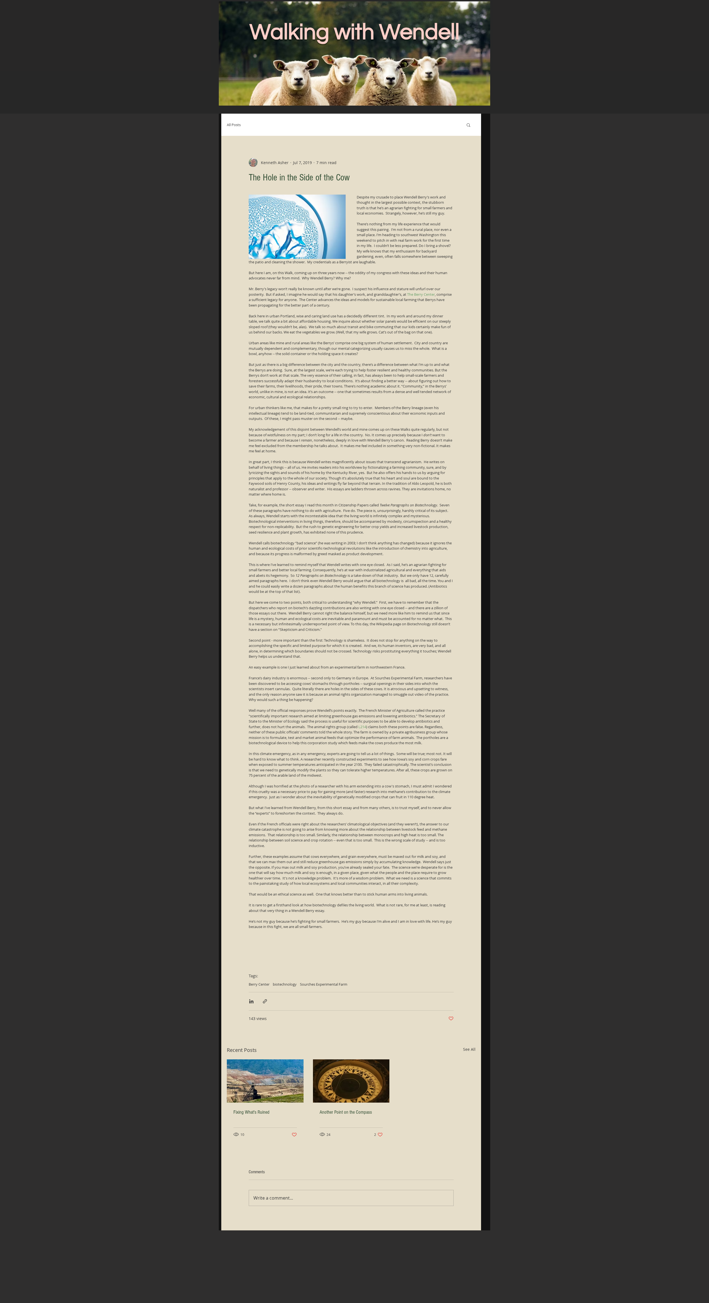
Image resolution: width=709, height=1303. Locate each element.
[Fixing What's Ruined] (265, 1081)
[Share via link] (265, 1001)
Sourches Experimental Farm (323, 984)
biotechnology (285, 984)
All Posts (234, 124)
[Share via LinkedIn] (251, 1001)
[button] (468, 125)
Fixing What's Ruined (251, 1112)
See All (469, 1049)
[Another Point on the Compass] (351, 1081)
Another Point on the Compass (346, 1112)
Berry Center (259, 984)
